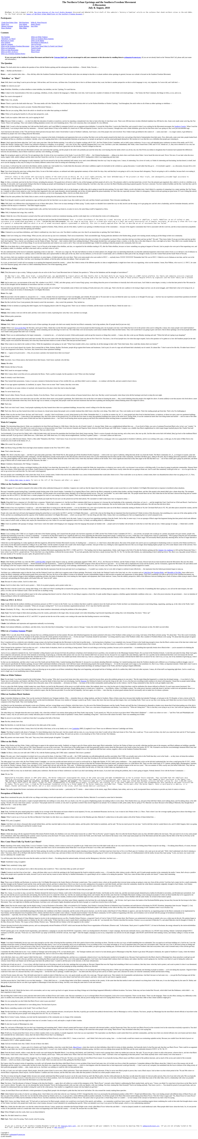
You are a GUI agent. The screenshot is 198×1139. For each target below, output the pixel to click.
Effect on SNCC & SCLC (9, 52)
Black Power (35, 52)
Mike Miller (23, 28)
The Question (5, 37)
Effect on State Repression (9, 50)
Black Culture (35, 50)
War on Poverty (36, 44)
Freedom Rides (159, 572)
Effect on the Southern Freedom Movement (15, 46)
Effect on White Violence (39, 37)
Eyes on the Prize (20, 328)
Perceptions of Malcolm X (39, 42)
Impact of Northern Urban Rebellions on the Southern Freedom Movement (54, 14)
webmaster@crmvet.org (132, 57)
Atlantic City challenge (165, 550)
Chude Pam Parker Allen (9, 22)
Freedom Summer (18, 631)
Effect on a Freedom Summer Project (13, 54)
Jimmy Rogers (35, 24)
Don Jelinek (23, 24)
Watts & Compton (7, 44)
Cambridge (75, 728)
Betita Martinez (24, 26)
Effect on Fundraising (8, 48)
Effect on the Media (37, 40)
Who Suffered (5, 42)
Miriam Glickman (7, 26)
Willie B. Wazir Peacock (39, 22)
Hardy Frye (5, 24)
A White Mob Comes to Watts (19, 480)
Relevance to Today (7, 40)
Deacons (83, 681)
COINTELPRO (40, 562)
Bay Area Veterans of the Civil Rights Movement (53, 12)
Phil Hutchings (24, 22)
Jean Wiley (34, 26)
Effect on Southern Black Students (42, 39)
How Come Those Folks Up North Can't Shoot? (47, 46)
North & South (36, 48)
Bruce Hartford (6, 28)
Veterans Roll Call (60, 57)
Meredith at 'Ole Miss (174, 572)
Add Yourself (59, 1127)
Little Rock (147, 572)
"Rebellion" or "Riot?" (8, 39)
